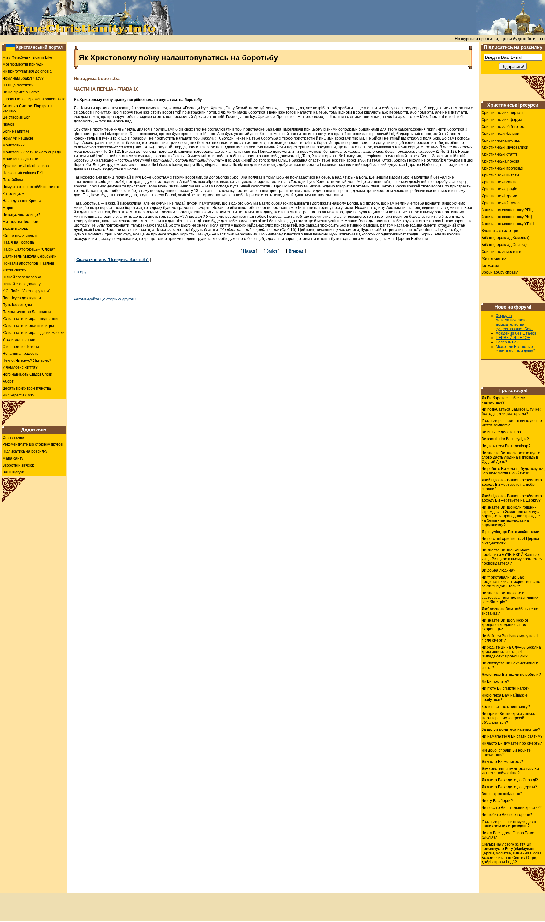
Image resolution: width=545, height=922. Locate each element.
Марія (8, 207)
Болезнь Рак (507, 342)
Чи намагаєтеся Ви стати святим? (512, 736)
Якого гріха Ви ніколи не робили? (511, 674)
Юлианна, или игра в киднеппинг (32, 319)
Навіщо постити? (18, 85)
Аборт (8, 381)
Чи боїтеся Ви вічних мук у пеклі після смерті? (510, 638)
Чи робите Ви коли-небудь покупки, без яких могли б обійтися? (513, 471)
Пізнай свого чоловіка (22, 277)
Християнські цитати (500, 175)
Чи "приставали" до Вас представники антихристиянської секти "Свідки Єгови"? (511, 581)
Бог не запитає (16, 131)
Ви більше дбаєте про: (502, 432)
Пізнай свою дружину (22, 284)
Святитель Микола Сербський (29, 256)
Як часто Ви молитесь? (502, 761)
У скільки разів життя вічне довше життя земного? (512, 423)
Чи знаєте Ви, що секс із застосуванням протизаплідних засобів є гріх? (510, 597)
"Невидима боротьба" (112, 259)
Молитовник (13, 145)
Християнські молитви (501, 251)
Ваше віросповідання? (502, 794)
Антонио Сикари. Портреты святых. (27, 108)
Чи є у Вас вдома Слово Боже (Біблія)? (508, 835)
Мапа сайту (13, 458)
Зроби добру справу (500, 272)
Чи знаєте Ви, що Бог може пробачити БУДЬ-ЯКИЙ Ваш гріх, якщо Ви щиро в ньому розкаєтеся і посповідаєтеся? (513, 557)
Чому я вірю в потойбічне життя (31, 187)
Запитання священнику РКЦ (507, 217)
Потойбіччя (13, 180)
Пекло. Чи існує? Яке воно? (27, 360)
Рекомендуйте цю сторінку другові (33, 444)
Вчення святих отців (500, 231)
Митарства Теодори (20, 221)
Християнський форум (502, 119)
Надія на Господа (18, 242)
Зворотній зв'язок (18, 465)
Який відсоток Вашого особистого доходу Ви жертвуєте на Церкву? (512, 498)
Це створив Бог (16, 117)
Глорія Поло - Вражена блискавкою (34, 99)
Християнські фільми (500, 133)
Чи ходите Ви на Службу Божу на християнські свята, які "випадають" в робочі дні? (511, 651)
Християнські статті (499, 154)
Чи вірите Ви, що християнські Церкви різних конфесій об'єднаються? (509, 718)
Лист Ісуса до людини (22, 298)
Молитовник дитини (20, 159)
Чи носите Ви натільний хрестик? (512, 808)
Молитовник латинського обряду (32, 152)
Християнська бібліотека (504, 126)
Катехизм (490, 265)
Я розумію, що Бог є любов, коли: (511, 532)
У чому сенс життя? (20, 367)
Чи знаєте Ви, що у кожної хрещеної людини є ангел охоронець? (505, 624)
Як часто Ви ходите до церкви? (509, 787)
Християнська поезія (500, 161)
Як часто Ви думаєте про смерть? (512, 743)
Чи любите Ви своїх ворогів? (507, 814)
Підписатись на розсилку (25, 451)
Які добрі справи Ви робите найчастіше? (506, 752)
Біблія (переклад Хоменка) (505, 237)
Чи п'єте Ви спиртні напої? (505, 688)
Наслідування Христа (22, 201)
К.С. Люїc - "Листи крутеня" (26, 291)
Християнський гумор (501, 203)
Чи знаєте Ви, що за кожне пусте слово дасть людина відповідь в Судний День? (511, 457)
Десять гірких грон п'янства (27, 388)
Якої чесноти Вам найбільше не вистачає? (510, 611)
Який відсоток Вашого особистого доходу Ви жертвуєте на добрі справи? (512, 484)
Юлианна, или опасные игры (28, 326)
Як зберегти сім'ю (18, 395)
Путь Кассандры (17, 305)
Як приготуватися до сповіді (28, 71)
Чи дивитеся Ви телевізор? (506, 446)
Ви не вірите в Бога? (21, 92)
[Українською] (10, 47)
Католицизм (13, 194)
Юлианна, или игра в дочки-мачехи (34, 332)
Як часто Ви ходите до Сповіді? (510, 780)
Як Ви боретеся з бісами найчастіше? (503, 400)
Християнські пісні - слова (26, 166)
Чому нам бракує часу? (23, 78)
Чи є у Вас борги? (497, 801)
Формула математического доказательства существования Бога (514, 322)
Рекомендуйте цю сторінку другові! (105, 299)
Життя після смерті (20, 235)
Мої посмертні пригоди (23, 64)
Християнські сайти (499, 182)
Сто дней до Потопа (21, 346)
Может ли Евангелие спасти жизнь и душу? (515, 348)
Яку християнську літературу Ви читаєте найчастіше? (510, 770)
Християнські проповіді (502, 168)
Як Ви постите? (495, 681)
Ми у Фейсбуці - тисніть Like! (28, 57)
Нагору (80, 272)
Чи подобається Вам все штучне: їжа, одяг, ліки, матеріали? (511, 411)
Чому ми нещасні (18, 138)
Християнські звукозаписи (505, 147)
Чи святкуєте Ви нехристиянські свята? (510, 665)
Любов (8, 124)
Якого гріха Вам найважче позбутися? (505, 697)
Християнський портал (39, 47)
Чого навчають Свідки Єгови (27, 374)
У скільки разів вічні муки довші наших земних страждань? (509, 823)
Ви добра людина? (498, 570)
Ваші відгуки (13, 472)
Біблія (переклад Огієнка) (504, 244)
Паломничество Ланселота (27, 312)
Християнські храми (499, 196)
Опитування (13, 437)
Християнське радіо (499, 189)
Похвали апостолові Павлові (28, 263)
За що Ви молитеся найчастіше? (511, 729)
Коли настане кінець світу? (506, 707)
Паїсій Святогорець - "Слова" (29, 249)
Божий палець (15, 228)
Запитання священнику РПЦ (507, 210)
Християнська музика (501, 140)
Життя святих (494, 258)
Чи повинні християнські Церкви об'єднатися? (510, 541)
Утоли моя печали (19, 339)
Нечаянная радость (20, 353)
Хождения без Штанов (516, 333)
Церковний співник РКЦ (23, 173)
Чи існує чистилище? (21, 214)
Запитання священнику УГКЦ (508, 224)
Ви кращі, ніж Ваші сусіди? (505, 439)
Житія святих (14, 270)
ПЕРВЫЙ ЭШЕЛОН (513, 338)
